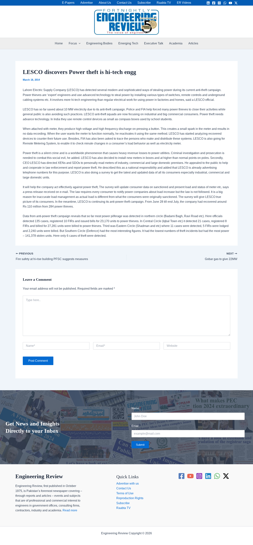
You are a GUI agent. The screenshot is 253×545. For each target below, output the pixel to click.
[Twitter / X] (236, 3)
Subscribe (144, 2)
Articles (193, 43)
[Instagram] (219, 3)
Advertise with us (127, 483)
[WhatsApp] (225, 3)
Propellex (134, 538)
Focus (73, 43)
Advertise (86, 2)
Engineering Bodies (99, 43)
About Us (105, 2)
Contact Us (124, 2)
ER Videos (184, 2)
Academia (175, 43)
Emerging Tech (128, 43)
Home (59, 43)
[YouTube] (230, 3)
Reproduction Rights (129, 498)
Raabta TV (164, 2)
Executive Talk (153, 43)
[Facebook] (213, 3)
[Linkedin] (208, 3)
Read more (70, 510)
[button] (79, 43)
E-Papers (68, 2)
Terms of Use (125, 493)
